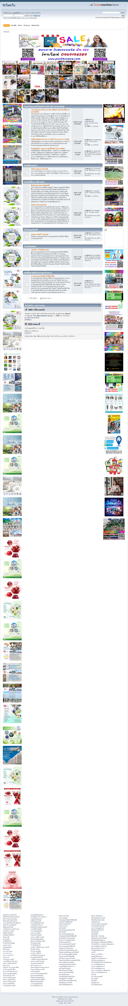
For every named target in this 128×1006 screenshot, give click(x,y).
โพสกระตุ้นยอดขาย (96, 916)
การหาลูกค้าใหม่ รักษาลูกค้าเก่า (12, 923)
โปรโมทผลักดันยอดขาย (98, 940)
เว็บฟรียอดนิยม (7, 947)
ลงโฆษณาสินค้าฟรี (8, 935)
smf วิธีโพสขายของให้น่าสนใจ (67, 980)
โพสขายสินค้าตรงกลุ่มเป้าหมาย (40, 967)
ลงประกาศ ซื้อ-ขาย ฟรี (37, 937)
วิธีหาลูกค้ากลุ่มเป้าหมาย (10, 921)
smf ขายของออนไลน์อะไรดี (67, 930)
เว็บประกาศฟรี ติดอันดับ (10, 973)
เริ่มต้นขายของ (95, 922)
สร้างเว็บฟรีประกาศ (36, 985)
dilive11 (67, 313)
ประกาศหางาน (7, 953)
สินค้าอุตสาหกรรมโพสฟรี (40, 185)
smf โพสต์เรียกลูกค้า (65, 968)
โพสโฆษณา (6, 949)
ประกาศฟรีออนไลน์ (36, 931)
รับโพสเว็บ (8, 5)
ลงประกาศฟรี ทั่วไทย (9, 979)
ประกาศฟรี (6, 939)
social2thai (97, 255)
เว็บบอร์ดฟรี (94, 932)
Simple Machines (73, 997)
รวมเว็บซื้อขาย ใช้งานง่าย (10, 961)
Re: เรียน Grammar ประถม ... (44, 316)
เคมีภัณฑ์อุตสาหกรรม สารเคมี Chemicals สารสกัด (50, 139)
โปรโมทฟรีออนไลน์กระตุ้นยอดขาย (101, 962)
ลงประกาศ (6, 957)
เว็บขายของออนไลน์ (64, 942)
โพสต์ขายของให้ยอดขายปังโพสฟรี (69, 952)
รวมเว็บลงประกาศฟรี (9, 985)
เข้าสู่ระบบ (28, 13)
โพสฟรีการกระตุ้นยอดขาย (98, 958)
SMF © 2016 (63, 997)
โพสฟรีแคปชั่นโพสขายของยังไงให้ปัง (69, 960)
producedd (97, 151)
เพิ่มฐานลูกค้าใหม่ (8, 927)
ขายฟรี (93, 952)
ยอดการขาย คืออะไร (97, 954)
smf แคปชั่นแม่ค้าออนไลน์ (66, 962)
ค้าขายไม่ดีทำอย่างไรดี (37, 923)
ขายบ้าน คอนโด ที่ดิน (9, 969)
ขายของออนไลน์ (35, 971)
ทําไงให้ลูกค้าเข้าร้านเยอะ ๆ (39, 917)
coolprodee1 (97, 139)
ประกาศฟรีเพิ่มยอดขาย (98, 964)
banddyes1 (97, 233)
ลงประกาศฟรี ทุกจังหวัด (10, 963)
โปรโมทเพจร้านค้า (96, 984)
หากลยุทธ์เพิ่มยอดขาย (37, 915)
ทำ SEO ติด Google (9, 943)
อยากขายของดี (63, 918)
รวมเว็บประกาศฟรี (8, 931)
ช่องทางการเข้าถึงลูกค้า (9, 925)
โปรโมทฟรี (94, 934)
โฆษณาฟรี (6, 937)
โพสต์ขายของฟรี (8, 933)
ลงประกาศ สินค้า (36, 933)
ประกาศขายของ (7, 951)
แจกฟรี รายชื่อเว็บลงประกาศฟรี (40, 947)
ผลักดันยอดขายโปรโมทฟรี (99, 938)
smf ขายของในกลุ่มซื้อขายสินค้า (68, 954)
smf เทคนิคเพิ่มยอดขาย (65, 984)
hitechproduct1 (89, 282)
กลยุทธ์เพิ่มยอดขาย (36, 919)
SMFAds (60, 999)
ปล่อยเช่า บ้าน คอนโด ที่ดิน (11, 967)
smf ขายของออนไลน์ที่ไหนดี (67, 946)
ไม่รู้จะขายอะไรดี (64, 916)
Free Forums (68, 999)
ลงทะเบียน (37, 13)
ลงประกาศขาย (7, 945)
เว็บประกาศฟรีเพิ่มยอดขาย (99, 972)
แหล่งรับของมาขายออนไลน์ (99, 924)
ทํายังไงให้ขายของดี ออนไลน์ (11, 917)
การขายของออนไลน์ (36, 983)
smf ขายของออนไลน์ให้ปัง (66, 972)
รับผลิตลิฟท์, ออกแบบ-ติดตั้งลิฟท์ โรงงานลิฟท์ (48, 149)
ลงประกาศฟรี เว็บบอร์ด (39, 234)
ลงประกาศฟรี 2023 (8, 983)
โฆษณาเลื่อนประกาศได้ (37, 969)
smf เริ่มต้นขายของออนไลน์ (67, 938)
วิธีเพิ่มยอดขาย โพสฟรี (65, 982)
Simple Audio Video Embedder (65, 1001)
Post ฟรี (93, 974)
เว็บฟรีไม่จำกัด (7, 941)
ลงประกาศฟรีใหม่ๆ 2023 (38, 941)
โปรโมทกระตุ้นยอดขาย (98, 960)
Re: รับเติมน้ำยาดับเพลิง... (94, 257)
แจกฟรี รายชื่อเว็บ (36, 953)
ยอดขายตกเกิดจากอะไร (98, 948)
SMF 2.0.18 (55, 997)
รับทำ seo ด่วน (63, 926)
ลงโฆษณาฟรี (95, 982)
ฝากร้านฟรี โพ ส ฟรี (9, 975)
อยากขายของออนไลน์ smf (66, 934)
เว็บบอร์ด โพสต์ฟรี (36, 935)
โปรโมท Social (35, 949)
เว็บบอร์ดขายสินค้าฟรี (37, 963)
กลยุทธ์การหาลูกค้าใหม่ (9, 915)
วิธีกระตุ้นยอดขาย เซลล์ (98, 918)
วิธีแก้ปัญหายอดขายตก (97, 920)
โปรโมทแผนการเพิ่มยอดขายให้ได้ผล (101, 942)
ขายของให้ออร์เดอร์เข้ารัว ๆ (67, 966)
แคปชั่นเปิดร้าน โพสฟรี (65, 978)
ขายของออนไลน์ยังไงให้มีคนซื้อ (42, 276)
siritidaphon (27, 333)
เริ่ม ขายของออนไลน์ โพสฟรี (67, 944)
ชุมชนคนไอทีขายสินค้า (37, 939)
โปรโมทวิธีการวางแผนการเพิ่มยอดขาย (102, 944)
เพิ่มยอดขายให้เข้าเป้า (97, 930)
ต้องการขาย (6, 965)
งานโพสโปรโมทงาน (36, 925)
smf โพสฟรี (62, 928)
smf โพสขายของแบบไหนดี (66, 958)
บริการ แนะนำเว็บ (8, 955)
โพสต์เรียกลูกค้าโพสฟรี (65, 970)
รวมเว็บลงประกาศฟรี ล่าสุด (11, 929)
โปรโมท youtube (36, 951)
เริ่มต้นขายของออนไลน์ (37, 977)
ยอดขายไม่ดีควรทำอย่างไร (99, 946)
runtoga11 (97, 210)
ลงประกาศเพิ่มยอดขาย (97, 966)
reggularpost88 (89, 121)
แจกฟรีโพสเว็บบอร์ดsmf (38, 955)
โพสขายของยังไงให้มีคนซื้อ (66, 956)
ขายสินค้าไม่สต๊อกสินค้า (66, 922)
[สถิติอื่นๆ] (28, 320)
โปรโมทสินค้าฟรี (36, 945)
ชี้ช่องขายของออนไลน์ (37, 981)
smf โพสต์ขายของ (64, 974)
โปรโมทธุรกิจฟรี (35, 943)
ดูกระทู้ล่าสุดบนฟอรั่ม (32, 318)
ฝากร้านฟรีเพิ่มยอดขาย (98, 968)
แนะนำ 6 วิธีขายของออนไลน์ (39, 973)
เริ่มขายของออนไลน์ (64, 924)
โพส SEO (94, 980)
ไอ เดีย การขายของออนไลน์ (67, 940)
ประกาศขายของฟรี (96, 976)
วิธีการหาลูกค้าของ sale (10, 919)
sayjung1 (96, 191)
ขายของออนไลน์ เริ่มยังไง (38, 979)
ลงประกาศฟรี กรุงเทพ (9, 977)
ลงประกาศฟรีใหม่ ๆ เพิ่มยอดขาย (100, 970)
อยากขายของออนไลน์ (37, 975)
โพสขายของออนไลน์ (38, 205)
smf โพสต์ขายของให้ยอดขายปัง (68, 950)
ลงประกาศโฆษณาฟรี (9, 981)
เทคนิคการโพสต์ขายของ (40, 250)
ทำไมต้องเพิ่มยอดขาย (97, 950)
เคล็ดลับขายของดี (36, 921)
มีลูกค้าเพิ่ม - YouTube (97, 936)
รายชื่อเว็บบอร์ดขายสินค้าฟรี (39, 959)
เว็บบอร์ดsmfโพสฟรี (36, 957)
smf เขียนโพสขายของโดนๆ (67, 976)
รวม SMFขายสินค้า (36, 929)
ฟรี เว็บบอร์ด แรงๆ (36, 965)
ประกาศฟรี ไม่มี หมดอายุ (10, 971)
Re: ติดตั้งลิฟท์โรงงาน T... (93, 153)
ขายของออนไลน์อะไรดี (97, 926)
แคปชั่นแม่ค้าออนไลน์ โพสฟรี (67, 964)
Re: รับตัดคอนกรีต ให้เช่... (94, 284)
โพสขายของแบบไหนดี (39, 169)
